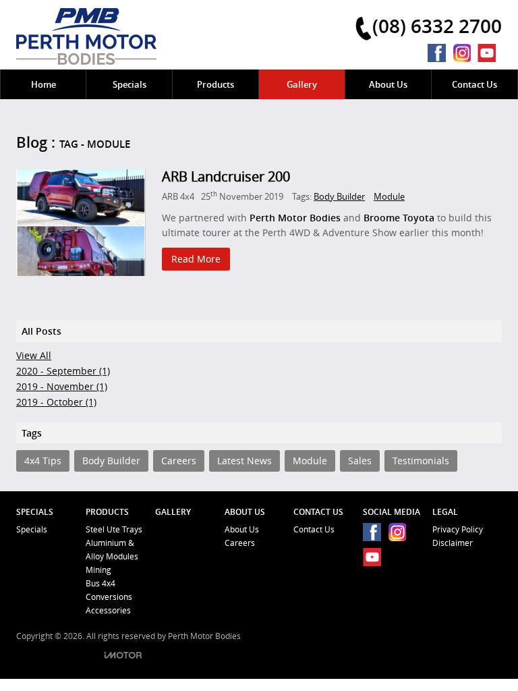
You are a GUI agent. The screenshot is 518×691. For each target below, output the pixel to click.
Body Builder (339, 196)
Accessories (108, 610)
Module (389, 196)
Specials (31, 529)
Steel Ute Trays (114, 529)
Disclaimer (452, 543)
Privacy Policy (457, 529)
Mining (98, 570)
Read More (196, 258)
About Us (242, 529)
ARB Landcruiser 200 (226, 176)
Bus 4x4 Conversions (109, 590)
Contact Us (314, 529)
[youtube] (490, 53)
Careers (240, 543)
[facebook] (440, 53)
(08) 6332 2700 (437, 25)
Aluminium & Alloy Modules (112, 549)
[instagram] (465, 53)
